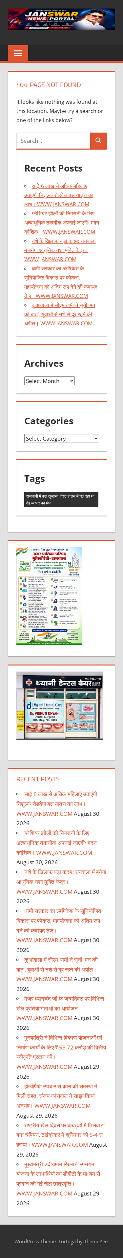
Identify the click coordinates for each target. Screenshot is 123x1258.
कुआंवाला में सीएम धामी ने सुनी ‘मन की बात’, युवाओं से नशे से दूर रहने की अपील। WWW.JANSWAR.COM (59, 314)
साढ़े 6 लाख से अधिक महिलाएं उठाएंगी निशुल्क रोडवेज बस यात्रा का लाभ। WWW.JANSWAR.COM (58, 195)
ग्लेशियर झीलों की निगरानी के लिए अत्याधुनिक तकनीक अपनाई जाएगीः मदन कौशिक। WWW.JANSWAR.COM (61, 222)
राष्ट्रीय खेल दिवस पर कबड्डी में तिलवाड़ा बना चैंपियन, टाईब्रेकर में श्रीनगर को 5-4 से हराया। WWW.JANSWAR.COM (60, 1135)
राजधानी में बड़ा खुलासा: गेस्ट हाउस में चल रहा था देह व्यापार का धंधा (60, 499)
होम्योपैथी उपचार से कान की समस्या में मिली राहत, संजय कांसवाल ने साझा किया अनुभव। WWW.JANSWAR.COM (56, 1096)
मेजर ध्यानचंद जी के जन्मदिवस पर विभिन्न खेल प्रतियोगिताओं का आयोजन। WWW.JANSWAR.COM (60, 1008)
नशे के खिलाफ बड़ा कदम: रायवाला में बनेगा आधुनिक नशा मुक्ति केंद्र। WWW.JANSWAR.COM (60, 250)
